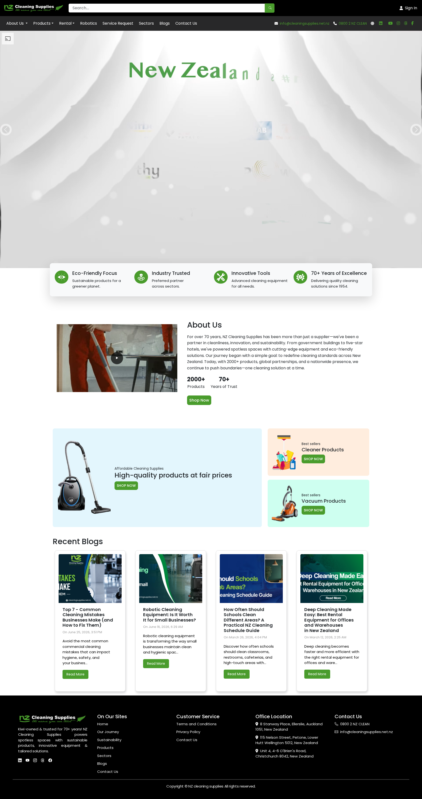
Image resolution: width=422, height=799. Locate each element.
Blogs (164, 23)
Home (102, 723)
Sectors (146, 23)
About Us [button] (15, 23)
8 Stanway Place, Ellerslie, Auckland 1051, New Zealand (289, 726)
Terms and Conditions (196, 723)
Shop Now (199, 400)
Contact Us (186, 23)
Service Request (118, 23)
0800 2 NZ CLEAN (353, 23)
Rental (65, 23)
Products (42, 23)
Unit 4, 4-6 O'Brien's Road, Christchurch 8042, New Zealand (284, 753)
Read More (75, 674)
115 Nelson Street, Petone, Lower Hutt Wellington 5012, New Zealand (286, 740)
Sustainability (109, 739)
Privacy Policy (188, 731)
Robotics (88, 23)
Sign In (411, 8)
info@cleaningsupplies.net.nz (304, 23)
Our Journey (108, 731)
